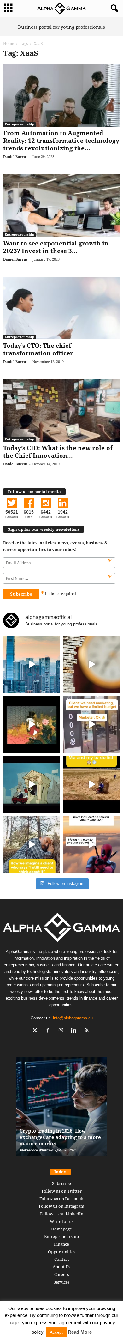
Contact (61, 1259)
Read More (80, 1332)
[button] (113, 8)
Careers (61, 1274)
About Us (61, 1267)
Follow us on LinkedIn (61, 1214)
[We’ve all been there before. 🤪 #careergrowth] (31, 844)
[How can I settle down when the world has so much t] (91, 844)
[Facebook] (49, 1031)
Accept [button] (56, 1332)
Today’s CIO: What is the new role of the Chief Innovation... (58, 452)
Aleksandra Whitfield (36, 1150)
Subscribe (61, 1183)
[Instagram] (62, 1031)
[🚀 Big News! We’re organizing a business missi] (31, 664)
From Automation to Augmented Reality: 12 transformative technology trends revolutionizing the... (61, 140)
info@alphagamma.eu (73, 1018)
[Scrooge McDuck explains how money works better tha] (31, 724)
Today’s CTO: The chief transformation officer (38, 349)
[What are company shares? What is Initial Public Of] (31, 784)
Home (8, 43)
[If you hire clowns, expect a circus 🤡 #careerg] (91, 724)
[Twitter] (36, 1031)
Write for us (61, 1221)
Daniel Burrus (15, 156)
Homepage (61, 1229)
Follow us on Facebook (61, 1198)
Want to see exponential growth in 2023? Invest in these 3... (55, 247)
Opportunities (61, 1251)
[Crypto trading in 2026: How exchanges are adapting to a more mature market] (61, 1110)
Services (62, 1282)
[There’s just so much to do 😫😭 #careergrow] (91, 784)
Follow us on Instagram (61, 1206)
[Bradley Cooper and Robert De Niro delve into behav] (91, 664)
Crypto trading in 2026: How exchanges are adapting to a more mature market (60, 1136)
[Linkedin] (75, 1031)
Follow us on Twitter (62, 1191)
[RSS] (87, 1031)
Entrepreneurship (19, 124)
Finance (61, 1244)
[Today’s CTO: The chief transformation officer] (61, 308)
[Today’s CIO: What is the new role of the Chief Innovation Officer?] (61, 410)
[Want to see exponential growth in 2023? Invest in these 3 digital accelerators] (61, 205)
